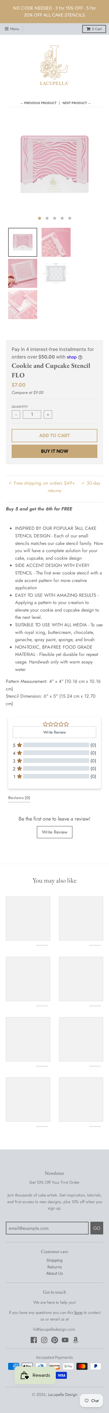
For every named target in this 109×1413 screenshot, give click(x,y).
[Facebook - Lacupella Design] (33, 1339)
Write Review (54, 832)
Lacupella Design (62, 1394)
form (78, 1312)
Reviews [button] (19, 798)
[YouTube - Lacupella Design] (65, 1339)
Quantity (20, 407)
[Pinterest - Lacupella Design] (54, 1339)
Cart (97, 29)
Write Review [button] (54, 732)
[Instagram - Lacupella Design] (44, 1339)
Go (96, 1228)
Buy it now (54, 451)
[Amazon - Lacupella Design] (75, 1339)
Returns (54, 1267)
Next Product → (76, 103)
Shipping (54, 1260)
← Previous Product (38, 103)
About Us (54, 1273)
